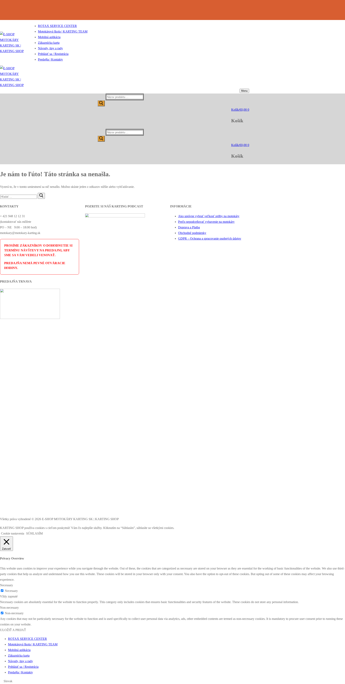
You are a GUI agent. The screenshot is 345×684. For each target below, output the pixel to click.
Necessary (11, 590)
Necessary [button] (6, 585)
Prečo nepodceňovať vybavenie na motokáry (206, 221)
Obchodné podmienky (192, 233)
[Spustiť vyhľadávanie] (101, 103)
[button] (172, 681)
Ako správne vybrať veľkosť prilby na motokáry (208, 216)
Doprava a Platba (189, 227)
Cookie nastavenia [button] (12, 533)
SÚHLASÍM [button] (34, 533)
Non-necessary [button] (9, 607)
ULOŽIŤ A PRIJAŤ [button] (13, 630)
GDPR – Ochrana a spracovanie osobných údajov (209, 238)
